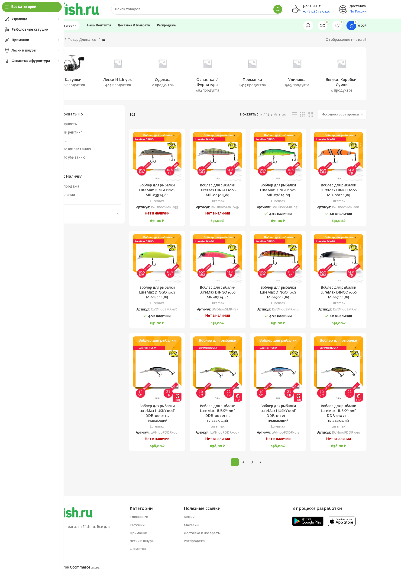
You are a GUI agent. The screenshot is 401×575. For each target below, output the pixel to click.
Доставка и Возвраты (202, 533)
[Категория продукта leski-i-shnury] (118, 71)
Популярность (64, 124)
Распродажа (68, 186)
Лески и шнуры (142, 541)
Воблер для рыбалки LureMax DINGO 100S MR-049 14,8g (217, 190)
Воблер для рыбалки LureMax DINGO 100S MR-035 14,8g (157, 190)
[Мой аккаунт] (308, 25)
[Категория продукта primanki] (252, 71)
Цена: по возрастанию (71, 149)
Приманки (138, 533)
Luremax (157, 201)
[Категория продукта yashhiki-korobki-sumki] (342, 74)
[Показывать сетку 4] (310, 114)
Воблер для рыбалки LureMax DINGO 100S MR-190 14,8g (278, 292)
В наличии (66, 195)
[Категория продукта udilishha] (297, 71)
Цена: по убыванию (69, 157)
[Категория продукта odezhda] (163, 71)
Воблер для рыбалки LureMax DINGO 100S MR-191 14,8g (338, 292)
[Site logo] (75, 9)
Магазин (191, 525)
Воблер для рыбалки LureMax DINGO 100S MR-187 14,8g (217, 292)
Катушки (137, 525)
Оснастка (138, 549)
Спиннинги (139, 517)
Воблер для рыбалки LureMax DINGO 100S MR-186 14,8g (157, 292)
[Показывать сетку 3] (302, 114)
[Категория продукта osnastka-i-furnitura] (208, 74)
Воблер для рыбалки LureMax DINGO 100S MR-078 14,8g (278, 190)
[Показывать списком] (294, 114)
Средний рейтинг (67, 132)
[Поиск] (277, 9)
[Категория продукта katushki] (73, 71)
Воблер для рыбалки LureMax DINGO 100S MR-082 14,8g (338, 190)
